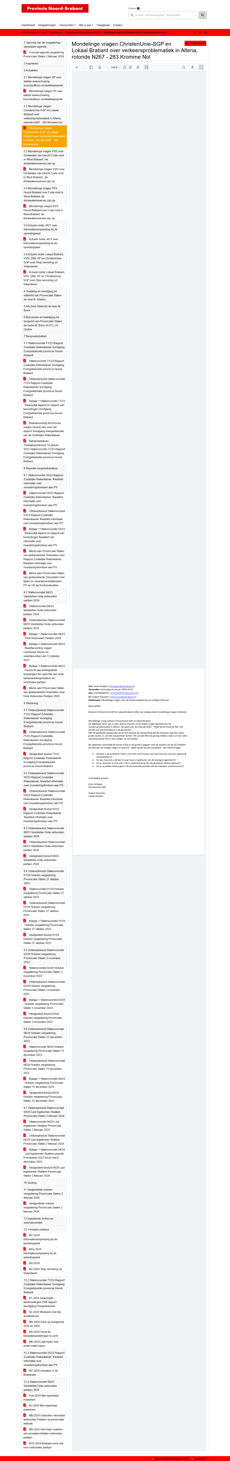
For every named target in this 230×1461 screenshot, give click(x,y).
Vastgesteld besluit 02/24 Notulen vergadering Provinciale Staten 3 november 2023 (42, 1017)
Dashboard (28, 25)
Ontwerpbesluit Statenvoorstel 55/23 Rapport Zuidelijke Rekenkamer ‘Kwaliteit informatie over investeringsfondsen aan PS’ (44, 517)
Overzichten (66, 25)
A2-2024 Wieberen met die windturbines (42, 1314)
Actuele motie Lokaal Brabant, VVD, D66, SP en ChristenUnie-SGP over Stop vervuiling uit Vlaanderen (44, 278)
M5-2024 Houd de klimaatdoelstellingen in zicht (40, 1333)
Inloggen (198, 1458)
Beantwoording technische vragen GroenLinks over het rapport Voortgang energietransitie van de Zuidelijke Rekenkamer (43, 429)
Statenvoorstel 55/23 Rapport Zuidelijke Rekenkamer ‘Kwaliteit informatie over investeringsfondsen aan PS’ (43, 499)
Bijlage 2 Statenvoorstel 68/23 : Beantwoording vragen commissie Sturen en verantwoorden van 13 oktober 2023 (44, 652)
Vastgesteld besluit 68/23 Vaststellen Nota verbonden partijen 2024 (41, 860)
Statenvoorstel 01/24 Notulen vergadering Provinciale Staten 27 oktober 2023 (43, 893)
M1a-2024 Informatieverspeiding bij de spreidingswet (39, 1253)
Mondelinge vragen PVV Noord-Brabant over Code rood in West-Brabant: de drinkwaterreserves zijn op (43, 212)
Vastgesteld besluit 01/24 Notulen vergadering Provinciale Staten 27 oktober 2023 (42, 939)
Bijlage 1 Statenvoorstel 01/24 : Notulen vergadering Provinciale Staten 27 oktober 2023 (44, 925)
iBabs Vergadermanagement (170, 1458)
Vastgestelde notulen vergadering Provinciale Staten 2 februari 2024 (42, 1207)
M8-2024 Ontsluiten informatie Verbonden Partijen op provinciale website (44, 1419)
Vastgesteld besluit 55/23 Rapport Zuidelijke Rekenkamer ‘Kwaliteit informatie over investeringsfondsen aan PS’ (42, 815)
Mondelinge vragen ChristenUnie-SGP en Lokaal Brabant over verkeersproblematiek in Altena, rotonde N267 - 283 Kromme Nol (44, 136)
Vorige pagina (197, 43)
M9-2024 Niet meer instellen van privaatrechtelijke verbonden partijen (43, 1433)
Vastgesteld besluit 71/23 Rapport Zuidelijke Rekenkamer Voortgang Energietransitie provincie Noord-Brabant (42, 760)
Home (43, 32)
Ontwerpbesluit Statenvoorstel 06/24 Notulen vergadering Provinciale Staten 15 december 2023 (44, 1066)
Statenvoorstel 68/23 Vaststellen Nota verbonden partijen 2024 (39, 610)
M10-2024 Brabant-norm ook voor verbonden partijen (43, 1445)
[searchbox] (162, 15)
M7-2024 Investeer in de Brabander (40, 1372)
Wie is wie (85, 25)
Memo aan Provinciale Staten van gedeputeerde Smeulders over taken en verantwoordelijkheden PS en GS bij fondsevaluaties (44, 579)
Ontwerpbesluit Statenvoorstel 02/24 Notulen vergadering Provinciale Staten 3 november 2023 (44, 987)
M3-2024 (34, 1263)
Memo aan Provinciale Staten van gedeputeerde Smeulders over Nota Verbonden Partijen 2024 (44, 692)
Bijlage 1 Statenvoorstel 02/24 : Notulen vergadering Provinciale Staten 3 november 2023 (44, 1003)
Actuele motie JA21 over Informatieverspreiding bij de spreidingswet (40, 243)
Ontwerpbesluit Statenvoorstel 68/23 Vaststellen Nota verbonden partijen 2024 (44, 624)
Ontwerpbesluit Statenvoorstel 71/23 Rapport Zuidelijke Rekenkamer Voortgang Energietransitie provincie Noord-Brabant (44, 387)
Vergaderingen (47, 25)
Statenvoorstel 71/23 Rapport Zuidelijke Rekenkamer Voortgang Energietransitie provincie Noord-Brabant (43, 367)
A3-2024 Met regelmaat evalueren (40, 1407)
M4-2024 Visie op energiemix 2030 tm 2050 (43, 1324)
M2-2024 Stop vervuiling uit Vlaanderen (42, 1271)
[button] (203, 15)
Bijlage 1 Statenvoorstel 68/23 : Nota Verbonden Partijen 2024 (44, 636)
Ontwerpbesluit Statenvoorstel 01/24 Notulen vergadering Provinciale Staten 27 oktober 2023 (44, 909)
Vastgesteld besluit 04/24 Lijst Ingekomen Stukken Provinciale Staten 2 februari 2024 (44, 1171)
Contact (117, 25)
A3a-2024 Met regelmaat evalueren (40, 1397)
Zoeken (132, 8)
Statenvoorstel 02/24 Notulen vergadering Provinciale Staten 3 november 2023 (43, 971)
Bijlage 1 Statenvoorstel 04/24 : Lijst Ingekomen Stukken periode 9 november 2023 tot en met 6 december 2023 (44, 1155)
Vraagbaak (103, 25)
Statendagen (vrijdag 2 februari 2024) (83, 32)
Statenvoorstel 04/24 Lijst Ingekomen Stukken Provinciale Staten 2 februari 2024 (42, 1125)
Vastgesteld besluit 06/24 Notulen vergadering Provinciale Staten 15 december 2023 (42, 1096)
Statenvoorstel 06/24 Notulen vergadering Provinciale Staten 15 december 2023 (43, 1050)
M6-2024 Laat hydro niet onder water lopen (40, 1343)
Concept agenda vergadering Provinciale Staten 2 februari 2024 (43, 54)
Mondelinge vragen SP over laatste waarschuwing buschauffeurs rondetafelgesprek (42, 95)
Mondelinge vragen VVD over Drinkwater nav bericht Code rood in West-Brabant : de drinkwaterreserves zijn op (43, 175)
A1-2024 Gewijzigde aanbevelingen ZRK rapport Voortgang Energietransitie (40, 1302)
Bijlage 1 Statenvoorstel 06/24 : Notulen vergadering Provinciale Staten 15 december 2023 (44, 1082)
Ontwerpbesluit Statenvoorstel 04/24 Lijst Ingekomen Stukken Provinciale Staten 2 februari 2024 (44, 1139)
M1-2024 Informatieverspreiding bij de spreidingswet (40, 1239)
